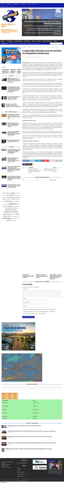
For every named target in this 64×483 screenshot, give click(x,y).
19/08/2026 (10, 188)
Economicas (24, 4)
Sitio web (24, 305)
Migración (14, 209)
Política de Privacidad (6, 464)
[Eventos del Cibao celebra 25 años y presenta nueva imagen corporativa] (4, 98)
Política (5, 216)
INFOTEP (10, 206)
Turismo (12, 6)
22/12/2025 (8, 450)
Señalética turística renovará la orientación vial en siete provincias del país (14, 186)
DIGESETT (14, 199)
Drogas (18, 199)
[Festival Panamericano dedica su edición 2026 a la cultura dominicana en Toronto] (4, 123)
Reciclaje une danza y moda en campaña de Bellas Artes (13, 141)
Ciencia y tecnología (5, 6)
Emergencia (18, 201)
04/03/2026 (10, 444)
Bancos (4, 195)
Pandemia (9, 214)
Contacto (3, 463)
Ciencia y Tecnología (32, 423)
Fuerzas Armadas (5, 204)
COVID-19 (17, 197)
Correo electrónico (26, 302)
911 (2, 193)
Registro (18, 468)
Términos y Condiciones (6, 467)
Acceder (18, 470)
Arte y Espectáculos (11, 112)
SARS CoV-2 (14, 218)
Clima (11, 195)
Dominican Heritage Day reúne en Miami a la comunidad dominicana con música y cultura (14, 159)
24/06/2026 (9, 142)
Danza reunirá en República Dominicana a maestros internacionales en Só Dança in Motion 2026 (14, 133)
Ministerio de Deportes (7, 212)
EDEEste (3, 201)
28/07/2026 (10, 83)
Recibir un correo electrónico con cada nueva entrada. (35, 313)
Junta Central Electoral (9, 208)
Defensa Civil (5, 199)
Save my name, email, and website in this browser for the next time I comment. (40, 309)
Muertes (4, 214)
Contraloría (4, 197)
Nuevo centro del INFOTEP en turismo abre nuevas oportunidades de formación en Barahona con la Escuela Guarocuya (14, 169)
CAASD (7, 195)
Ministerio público (15, 212)
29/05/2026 (10, 100)
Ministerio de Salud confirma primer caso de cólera (42, 276)
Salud (30, 4)
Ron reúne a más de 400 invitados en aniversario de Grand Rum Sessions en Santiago (13, 105)
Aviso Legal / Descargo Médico (7, 461)
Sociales (2, 4)
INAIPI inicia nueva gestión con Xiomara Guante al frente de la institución (44, 28)
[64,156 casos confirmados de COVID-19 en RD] (28, 226)
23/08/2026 (10, 162)
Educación (9, 201)
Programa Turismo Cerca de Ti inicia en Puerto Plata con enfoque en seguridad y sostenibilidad (14, 151)
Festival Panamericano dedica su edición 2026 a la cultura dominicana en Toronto (13, 124)
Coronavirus (10, 197)
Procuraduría (14, 216)
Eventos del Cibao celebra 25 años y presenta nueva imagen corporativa (14, 98)
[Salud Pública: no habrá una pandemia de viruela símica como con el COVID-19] (56, 226)
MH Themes (23, 480)
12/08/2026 (10, 119)
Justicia (15, 208)
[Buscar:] (56, 43)
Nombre (24, 298)
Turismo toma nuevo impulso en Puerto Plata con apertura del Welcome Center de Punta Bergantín (14, 178)
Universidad (14, 220)
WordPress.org (20, 476)
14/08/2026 (10, 427)
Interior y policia (16, 206)
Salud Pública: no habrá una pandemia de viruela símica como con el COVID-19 (56, 276)
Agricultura (7, 193)
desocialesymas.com (34, 57)
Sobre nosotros (5, 465)
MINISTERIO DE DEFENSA (11, 211)
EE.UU (14, 201)
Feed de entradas (20, 472)
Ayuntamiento (18, 193)
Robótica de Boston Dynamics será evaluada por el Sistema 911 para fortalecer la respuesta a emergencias (32, 431)
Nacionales (9, 4)
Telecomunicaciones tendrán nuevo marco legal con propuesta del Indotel (24, 425)
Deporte (9, 199)
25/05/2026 (8, 107)
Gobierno (13, 203)
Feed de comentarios (21, 474)
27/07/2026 (10, 127)
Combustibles (16, 195)
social (18, 218)
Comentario (24, 289)
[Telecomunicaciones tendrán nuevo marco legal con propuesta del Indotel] (4, 426)
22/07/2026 (10, 136)
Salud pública (29, 164)
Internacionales (17, 4)
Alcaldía (13, 193)
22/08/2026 (10, 181)
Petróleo (13, 214)
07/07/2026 (10, 92)
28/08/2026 (10, 154)
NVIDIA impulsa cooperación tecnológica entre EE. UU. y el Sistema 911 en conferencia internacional (30, 436)
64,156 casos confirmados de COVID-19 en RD (28, 276)
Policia (17, 214)
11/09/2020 (26, 57)
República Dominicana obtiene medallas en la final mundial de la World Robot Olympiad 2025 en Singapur (28, 448)
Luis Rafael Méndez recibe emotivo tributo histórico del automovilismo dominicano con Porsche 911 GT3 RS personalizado (14, 89)
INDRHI (18, 204)
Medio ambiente (9, 209)
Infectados (5, 206)
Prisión (9, 216)
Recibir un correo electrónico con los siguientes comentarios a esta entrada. (39, 311)
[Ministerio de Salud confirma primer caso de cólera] (42, 226)
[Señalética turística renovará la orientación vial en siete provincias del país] (4, 185)
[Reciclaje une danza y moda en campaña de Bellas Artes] (4, 141)
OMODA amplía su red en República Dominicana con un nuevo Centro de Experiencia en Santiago (14, 80)
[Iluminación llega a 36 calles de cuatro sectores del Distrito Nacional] (55, 465)
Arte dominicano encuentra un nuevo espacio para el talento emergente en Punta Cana (14, 116)
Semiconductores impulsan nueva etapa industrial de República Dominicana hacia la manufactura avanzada (32, 442)
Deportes (34, 4)
